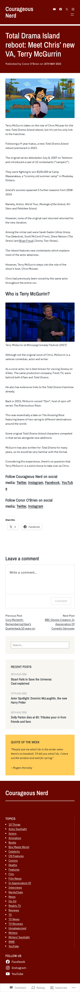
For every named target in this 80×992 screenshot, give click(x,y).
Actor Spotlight (18, 829)
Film (11, 874)
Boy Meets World (19, 847)
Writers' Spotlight (19, 937)
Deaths (13, 865)
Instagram (35, 482)
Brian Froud (26, 240)
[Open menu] (72, 14)
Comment (61, 601)
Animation (15, 838)
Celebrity (14, 851)
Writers (13, 932)
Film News (15, 878)
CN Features (16, 856)
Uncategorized (17, 928)
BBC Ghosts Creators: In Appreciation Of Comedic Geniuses (60, 624)
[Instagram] (73, 9)
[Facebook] (60, 9)
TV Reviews (16, 923)
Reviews (14, 910)
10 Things (14, 824)
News (12, 896)
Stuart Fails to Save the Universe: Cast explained (31, 681)
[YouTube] (54, 9)
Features (14, 869)
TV (10, 914)
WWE (12, 941)
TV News (14, 919)
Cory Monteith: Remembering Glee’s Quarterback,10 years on (20, 624)
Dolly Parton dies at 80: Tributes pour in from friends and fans (38, 719)
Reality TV (15, 905)
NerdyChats (16, 892)
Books (12, 842)
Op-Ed (12, 901)
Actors (13, 833)
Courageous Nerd (19, 12)
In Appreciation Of (20, 883)
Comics (13, 860)
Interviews (15, 887)
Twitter (21, 482)
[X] (66, 9)
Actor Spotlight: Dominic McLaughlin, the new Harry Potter (39, 700)
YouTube (14, 946)
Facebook (52, 482)
